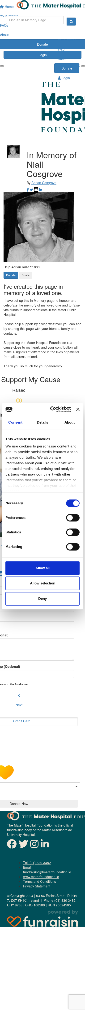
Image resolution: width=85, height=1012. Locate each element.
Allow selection (42, 583)
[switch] (73, 517)
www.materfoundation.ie (41, 876)
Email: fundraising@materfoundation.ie (47, 869)
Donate (66, 68)
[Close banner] (78, 409)
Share (26, 275)
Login (65, 77)
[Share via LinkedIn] (40, 189)
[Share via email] (36, 189)
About (62, 58)
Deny (42, 599)
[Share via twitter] (31, 189)
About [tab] (69, 422)
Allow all (42, 568)
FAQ (61, 49)
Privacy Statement (36, 886)
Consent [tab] (15, 422)
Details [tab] (42, 422)
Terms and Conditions (39, 881)
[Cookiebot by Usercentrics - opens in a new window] (52, 409)
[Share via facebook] (28, 189)
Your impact (67, 39)
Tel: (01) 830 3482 (37, 862)
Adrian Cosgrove (43, 182)
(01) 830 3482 (65, 900)
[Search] (71, 22)
